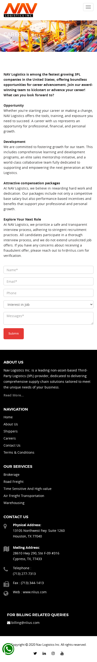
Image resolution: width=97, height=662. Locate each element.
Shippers (11, 431)
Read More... (14, 395)
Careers (10, 438)
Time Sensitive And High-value (28, 488)
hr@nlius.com (73, 250)
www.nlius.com (35, 592)
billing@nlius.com (25, 622)
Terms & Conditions (19, 452)
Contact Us (12, 445)
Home (8, 417)
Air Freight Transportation (24, 495)
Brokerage (12, 474)
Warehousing (14, 503)
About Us (11, 424)
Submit (13, 333)
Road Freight (14, 481)
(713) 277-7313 (24, 573)
